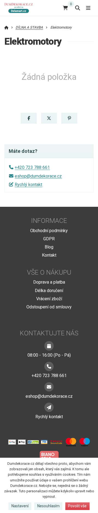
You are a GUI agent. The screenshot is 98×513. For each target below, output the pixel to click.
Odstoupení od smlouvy (49, 306)
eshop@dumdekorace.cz (38, 176)
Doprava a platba (49, 282)
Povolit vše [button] (77, 506)
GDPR (49, 238)
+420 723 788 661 (32, 167)
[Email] (49, 386)
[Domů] (19, 7)
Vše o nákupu (49, 272)
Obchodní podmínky (49, 230)
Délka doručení (49, 290)
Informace (49, 220)
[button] (28, 118)
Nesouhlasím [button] (48, 506)
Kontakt (49, 255)
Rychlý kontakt (28, 184)
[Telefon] (49, 366)
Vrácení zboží (49, 298)
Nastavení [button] (20, 506)
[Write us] (49, 407)
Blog (49, 247)
